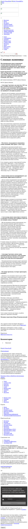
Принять (3, 527)
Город (5, 36)
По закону (6, 23)
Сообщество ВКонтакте (10, 441)
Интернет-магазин (9, 30)
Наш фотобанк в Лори (10, 430)
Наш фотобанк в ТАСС (10, 429)
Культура (6, 48)
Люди (5, 45)
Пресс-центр (7, 46)
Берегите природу (8, 25)
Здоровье (6, 39)
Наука (5, 21)
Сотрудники (7, 423)
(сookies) (3, 517)
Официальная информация (11, 414)
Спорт (5, 49)
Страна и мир (7, 42)
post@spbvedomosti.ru (6, 466)
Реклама (6, 422)
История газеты (8, 425)
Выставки (6, 27)
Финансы (6, 43)
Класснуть (9, 334)
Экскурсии (7, 34)
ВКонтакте (23, 325)
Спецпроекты (7, 38)
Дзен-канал (7, 440)
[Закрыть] (1, 473)
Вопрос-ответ (7, 41)
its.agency (23, 509)
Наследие (6, 20)
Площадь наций (8, 24)
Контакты (6, 426)
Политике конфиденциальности (10, 524)
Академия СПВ (8, 32)
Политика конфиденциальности (12, 415)
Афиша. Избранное (9, 31)
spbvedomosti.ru (5, 359)
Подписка (6, 420)
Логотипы (6, 427)
